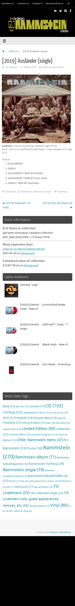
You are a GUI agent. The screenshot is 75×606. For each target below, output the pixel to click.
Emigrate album (45, 417)
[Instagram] (65, 10)
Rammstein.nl (8, 3)
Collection (14, 51)
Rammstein (58, 67)
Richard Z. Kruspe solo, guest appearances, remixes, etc (34, 481)
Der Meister (12, 67)
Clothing (12, 412)
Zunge (27, 511)
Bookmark (62, 191)
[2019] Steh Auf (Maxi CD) (57, 203)
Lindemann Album (19, 434)
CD (18, 191)
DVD (9, 418)
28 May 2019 (29, 67)
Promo (35, 448)
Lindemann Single (40, 434)
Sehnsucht (24, 486)
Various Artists (39, 505)
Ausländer (11, 191)
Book (9, 406)
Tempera (53, 532)
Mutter (9, 440)
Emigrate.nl (37, 3)
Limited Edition (38, 428)
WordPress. (65, 532)
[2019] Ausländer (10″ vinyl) (17, 205)
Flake (50, 423)
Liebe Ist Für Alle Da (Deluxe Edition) (24, 249)
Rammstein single (42, 191)
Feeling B (12, 423)
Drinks (62, 412)
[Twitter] (60, 10)
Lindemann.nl (23, 3)
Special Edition (43, 487)
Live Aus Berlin (59, 434)
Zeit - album (16, 511)
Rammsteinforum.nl (54, 3)
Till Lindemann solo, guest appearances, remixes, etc (36, 499)
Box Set (22, 406)
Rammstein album (35, 457)
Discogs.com (27, 253)
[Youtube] (55, 10)
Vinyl (59, 505)
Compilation (32, 412)
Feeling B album (33, 422)
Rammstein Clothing (46, 464)
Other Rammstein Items (40, 440)
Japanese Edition (12, 429)
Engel (61, 418)
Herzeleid (63, 423)
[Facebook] (70, 10)
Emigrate (24, 418)
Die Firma (49, 412)
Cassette (37, 406)
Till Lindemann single (46, 493)
